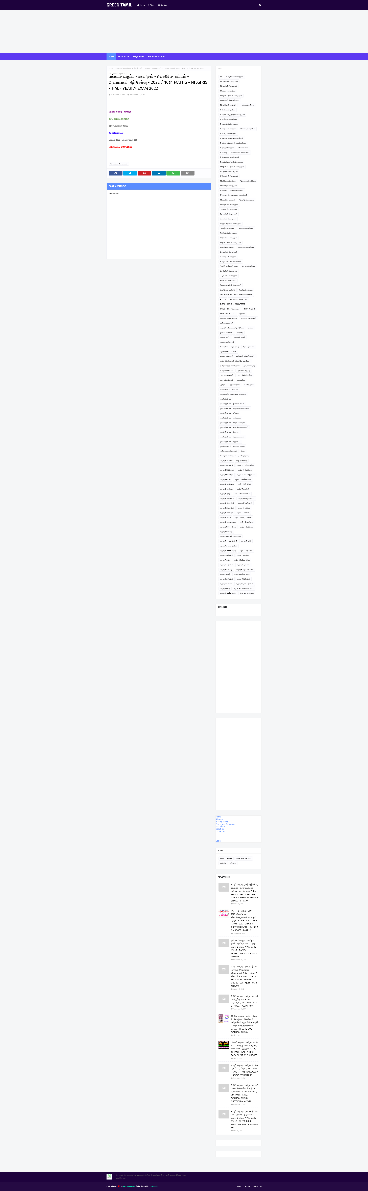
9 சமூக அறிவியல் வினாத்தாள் (230, 285)
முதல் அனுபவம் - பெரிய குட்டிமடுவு (232, 446)
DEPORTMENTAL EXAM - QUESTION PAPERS (236, 295)
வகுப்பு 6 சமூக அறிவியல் (228, 541)
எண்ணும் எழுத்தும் (226, 323)
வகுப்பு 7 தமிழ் (225, 560)
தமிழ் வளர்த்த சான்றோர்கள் (230, 366)
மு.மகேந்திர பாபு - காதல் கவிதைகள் (232, 423)
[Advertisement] (184, 31)
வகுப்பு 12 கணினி (243, 513)
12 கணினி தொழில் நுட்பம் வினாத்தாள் (233, 195)
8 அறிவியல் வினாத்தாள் (246, 247)
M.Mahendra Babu (118, 94)
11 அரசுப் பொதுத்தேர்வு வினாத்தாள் (232, 115)
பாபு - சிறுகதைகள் (226, 375)
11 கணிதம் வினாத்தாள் (228, 134)
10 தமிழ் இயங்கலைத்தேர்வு (229, 100)
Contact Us (257, 1186)
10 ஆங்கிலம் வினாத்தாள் (229, 81)
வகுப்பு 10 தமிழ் (225, 480)
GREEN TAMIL (119, 5)
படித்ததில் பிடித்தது (243, 371)
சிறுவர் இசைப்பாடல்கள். (228, 352)
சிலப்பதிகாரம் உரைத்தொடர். (229, 347)
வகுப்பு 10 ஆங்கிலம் (245, 470)
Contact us (220, 831)
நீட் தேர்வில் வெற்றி (226, 371)
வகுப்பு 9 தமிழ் (225, 589)
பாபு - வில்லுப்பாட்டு (226, 380)
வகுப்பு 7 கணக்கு (243, 555)
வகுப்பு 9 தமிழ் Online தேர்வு (244, 589)
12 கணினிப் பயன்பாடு (227, 200)
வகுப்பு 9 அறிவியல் (226, 579)
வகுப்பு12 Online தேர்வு (228, 593)
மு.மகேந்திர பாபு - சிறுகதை (229, 432)
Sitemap (219, 819)
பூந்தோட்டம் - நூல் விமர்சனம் (230, 385)
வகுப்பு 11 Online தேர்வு (243, 480)
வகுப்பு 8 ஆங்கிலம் (243, 565)
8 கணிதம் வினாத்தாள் (228, 257)
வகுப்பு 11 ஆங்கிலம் (227, 484)
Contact (164, 5)
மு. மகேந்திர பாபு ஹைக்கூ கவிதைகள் (233, 394)
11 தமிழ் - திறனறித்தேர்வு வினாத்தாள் (233, 143)
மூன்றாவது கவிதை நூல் (228, 451)
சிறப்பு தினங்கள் (248, 347)
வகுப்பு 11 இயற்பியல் (244, 484)
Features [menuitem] (122, 56)
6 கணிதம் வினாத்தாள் (228, 219)
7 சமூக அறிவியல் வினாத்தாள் (230, 243)
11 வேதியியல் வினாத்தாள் (240, 153)
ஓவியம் (250, 328)
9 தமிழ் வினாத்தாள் (246, 290)
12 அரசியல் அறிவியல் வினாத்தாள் (232, 167)
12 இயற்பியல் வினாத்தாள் (229, 176)
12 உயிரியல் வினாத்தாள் (228, 181)
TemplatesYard (129, 1186)
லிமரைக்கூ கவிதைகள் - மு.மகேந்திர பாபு (234, 456)
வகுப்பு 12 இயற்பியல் (227, 508)
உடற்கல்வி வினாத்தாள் (248, 318)
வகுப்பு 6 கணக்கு (226, 532)
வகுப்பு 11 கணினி (243, 489)
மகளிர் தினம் (249, 385)
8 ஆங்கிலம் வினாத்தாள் (228, 252)
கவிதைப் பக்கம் (239, 337)
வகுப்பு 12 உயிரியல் (244, 508)
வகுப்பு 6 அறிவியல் (226, 465)
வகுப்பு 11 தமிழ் (225, 494)
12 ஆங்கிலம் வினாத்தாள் (229, 171)
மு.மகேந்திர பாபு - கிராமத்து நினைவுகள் (234, 427)
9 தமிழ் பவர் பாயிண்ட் (227, 290)
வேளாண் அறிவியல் (247, 593)
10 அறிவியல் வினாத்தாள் (234, 77)
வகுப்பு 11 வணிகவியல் (242, 494)
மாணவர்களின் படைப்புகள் (229, 389)
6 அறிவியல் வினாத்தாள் (228, 209)
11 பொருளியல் (243, 148)
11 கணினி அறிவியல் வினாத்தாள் (231, 138)
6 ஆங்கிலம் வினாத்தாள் (228, 214)
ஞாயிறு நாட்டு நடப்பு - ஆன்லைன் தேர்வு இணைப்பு (237, 356)
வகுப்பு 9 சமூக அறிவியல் (244, 584)
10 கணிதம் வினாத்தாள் (123, 68)
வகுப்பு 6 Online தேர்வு (228, 527)
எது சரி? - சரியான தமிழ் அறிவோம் (232, 328)
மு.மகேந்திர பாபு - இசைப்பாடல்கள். (232, 404)
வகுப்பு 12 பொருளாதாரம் (243, 517)
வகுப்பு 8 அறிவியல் (226, 565)
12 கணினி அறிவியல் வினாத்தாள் (232, 190)
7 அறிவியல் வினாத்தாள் (228, 233)
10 (221, 77)
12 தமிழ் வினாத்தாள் (246, 200)
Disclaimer (220, 826)
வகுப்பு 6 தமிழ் (246, 541)
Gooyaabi (154, 1186)
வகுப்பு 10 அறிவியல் (227, 470)
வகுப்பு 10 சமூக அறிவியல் (246, 475)
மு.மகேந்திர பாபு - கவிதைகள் (230, 418)
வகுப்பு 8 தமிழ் (225, 574)
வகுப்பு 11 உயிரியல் (226, 461)
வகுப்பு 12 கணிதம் (226, 513)
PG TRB (223, 299)
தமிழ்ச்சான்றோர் (249, 366)
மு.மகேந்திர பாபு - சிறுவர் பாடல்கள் (232, 437)
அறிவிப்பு (242, 314)
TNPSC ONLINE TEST (227, 314)
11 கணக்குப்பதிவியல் (247, 129)
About (152, 5)
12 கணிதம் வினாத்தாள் (228, 186)
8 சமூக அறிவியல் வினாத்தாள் (230, 262)
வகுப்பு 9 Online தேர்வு (242, 574)
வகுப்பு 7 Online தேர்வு (228, 551)
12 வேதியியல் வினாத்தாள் (229, 205)
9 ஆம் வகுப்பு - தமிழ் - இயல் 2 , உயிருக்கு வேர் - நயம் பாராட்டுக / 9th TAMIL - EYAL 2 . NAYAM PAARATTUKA (244, 1001)
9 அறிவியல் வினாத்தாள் (228, 271)
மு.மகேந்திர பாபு (225, 399)
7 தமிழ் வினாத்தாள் (227, 247)
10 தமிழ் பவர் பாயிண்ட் (228, 105)
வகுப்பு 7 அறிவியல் (246, 551)
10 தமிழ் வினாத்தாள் (247, 105)
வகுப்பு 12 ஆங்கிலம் (245, 503)
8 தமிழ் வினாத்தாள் (249, 266)
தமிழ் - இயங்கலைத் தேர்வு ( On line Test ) (235, 361)
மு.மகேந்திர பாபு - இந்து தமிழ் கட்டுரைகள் (235, 408)
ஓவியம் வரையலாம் (226, 333)
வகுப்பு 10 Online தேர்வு (245, 465)
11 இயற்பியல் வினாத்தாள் (229, 124)
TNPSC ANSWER (249, 309)
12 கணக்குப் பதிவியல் (248, 181)
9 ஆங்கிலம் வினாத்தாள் (228, 276)
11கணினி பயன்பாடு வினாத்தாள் (231, 162)
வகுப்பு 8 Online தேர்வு (242, 560)
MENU (218, 841)
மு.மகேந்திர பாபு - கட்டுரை (229, 413)
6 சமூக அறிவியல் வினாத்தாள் (230, 224)
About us (220, 829)
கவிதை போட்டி (225, 337)
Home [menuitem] (111, 56)
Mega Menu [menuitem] (138, 56)
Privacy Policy (222, 821)
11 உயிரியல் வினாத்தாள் (228, 129)
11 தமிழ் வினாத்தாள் (227, 148)
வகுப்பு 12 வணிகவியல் (228, 522)
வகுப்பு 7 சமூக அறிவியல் (228, 546)
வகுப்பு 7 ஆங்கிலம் (226, 555)
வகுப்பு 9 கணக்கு (226, 584)
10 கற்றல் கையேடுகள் (228, 91)
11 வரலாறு (223, 153)
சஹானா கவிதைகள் (227, 342)
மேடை (243, 451)
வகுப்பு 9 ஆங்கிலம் (243, 579)
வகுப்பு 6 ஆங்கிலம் (246, 527)
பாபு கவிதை (241, 380)
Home (142, 5)
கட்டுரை (240, 333)
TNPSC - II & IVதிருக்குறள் (229, 309)
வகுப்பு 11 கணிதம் (226, 489)
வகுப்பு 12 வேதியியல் (227, 503)
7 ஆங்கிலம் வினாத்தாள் (228, 238)
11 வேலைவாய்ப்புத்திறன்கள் (229, 157)
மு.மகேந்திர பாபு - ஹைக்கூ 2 (230, 442)
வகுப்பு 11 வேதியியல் (227, 498)
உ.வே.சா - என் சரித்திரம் (228, 318)
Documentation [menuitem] (155, 56)
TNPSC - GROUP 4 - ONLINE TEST (232, 304)
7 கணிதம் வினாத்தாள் (246, 228)
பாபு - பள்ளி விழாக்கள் (245, 375)
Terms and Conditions (225, 824)
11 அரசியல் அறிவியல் (227, 110)
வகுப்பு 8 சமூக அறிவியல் (244, 570)
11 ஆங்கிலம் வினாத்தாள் (229, 119)
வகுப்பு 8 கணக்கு (226, 570)
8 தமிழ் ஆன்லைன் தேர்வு (229, 266)
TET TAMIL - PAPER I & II (238, 299)
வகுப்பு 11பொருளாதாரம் (246, 498)
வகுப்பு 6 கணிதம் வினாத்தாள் (230, 536)
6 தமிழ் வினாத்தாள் (227, 228)
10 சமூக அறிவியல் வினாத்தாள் (231, 96)
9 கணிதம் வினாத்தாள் (228, 280)
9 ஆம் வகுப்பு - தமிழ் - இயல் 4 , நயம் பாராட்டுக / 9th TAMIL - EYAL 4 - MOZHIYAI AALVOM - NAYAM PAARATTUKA (244, 1070)
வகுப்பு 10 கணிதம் (226, 475)
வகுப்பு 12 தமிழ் (241, 461)
